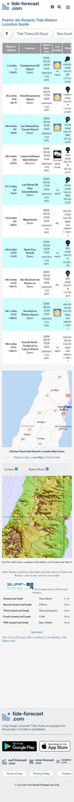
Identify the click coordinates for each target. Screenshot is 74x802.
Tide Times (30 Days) (32, 33)
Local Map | (38, 457)
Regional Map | (22, 457)
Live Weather (53, 637)
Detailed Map (52, 457)
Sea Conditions (35, 637)
